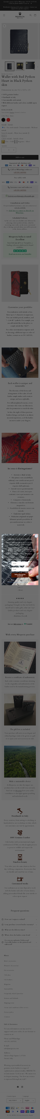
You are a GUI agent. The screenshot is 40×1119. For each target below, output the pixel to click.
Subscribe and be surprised (20, 575)
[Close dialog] (36, 536)
